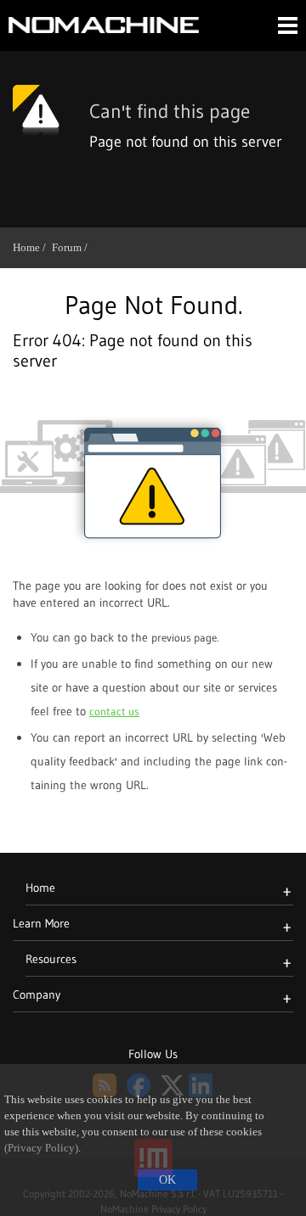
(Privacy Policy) (41, 1148)
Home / (32, 247)
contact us (114, 711)
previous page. (184, 637)
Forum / (73, 247)
